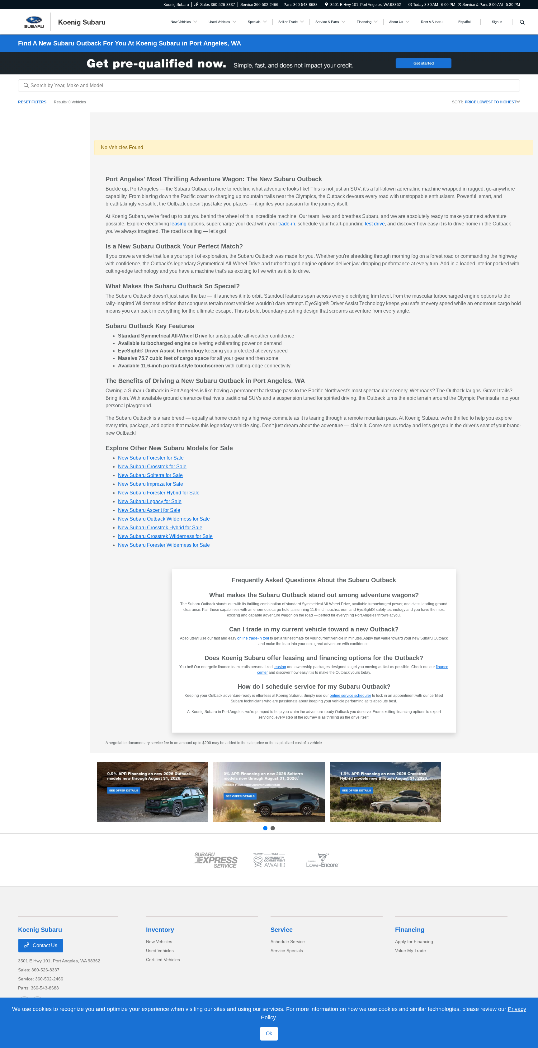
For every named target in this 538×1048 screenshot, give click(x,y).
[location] (326, 4)
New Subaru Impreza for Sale (150, 484)
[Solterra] (269, 792)
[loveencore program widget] (322, 860)
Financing (409, 929)
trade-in (286, 223)
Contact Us (44, 945)
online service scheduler (350, 695)
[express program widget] (215, 860)
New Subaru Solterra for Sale (150, 475)
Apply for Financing (414, 941)
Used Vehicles (160, 950)
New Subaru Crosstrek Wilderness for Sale (165, 536)
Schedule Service (288, 941)
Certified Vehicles (163, 959)
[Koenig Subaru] (71, 21)
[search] (522, 22)
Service (282, 929)
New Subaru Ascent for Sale (149, 510)
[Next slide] (273, 828)
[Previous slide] (265, 828)
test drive (375, 223)
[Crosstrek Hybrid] (385, 792)
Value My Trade (410, 950)
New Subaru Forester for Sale (151, 457)
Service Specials (287, 950)
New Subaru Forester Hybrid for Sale (159, 492)
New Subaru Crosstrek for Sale (152, 466)
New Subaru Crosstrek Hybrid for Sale (160, 527)
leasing (178, 223)
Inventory (160, 929)
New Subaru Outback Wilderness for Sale (164, 519)
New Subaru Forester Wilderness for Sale (164, 545)
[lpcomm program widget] (269, 860)
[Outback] (152, 792)
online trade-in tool (253, 638)
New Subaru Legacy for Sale (150, 501)
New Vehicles (159, 941)
